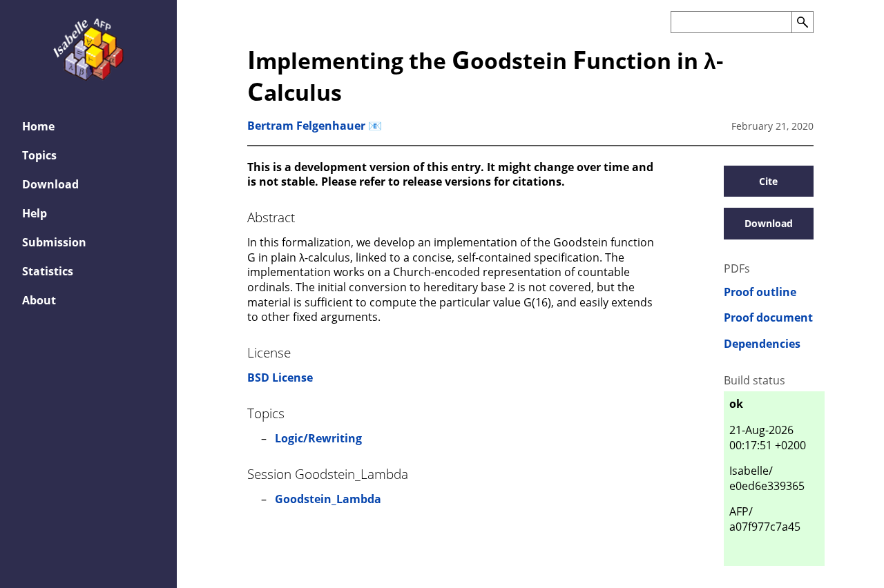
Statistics (47, 271)
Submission (54, 242)
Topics (39, 155)
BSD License (280, 377)
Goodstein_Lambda (328, 499)
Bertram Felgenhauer (306, 125)
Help (34, 213)
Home (38, 126)
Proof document (768, 318)
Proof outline (760, 292)
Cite (768, 181)
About (39, 300)
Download (50, 184)
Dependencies (762, 344)
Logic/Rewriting (318, 438)
